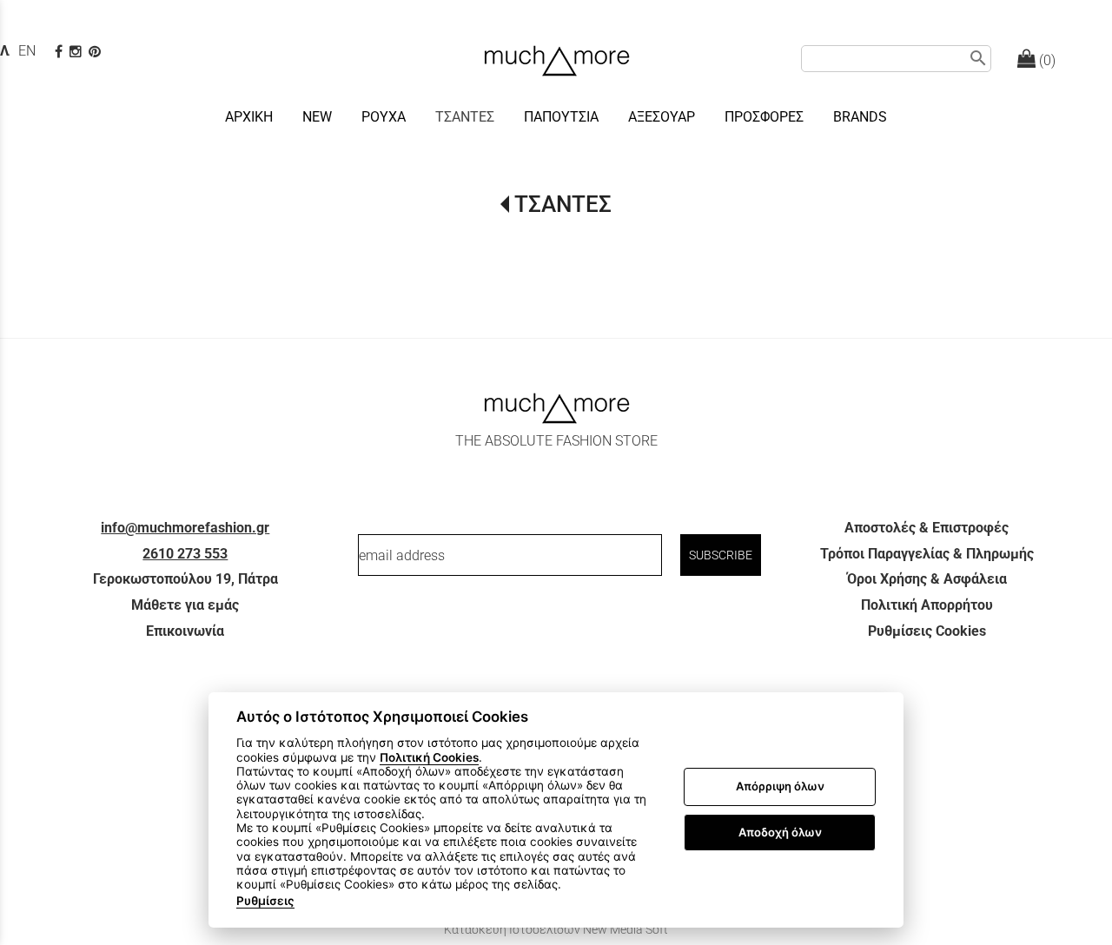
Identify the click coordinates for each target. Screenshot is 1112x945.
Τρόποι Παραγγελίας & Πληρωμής (927, 553)
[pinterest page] (96, 51)
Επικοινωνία (185, 631)
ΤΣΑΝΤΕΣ (562, 204)
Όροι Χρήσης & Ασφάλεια (927, 579)
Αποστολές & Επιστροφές (926, 527)
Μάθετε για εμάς (185, 605)
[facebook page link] (60, 51)
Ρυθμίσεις (265, 901)
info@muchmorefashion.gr (185, 527)
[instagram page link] (77, 51)
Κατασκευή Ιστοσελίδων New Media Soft (556, 929)
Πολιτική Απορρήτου (927, 605)
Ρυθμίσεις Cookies (927, 631)
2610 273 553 (185, 553)
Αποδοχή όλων (780, 832)
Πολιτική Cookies (429, 757)
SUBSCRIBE (720, 555)
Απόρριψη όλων (780, 787)
